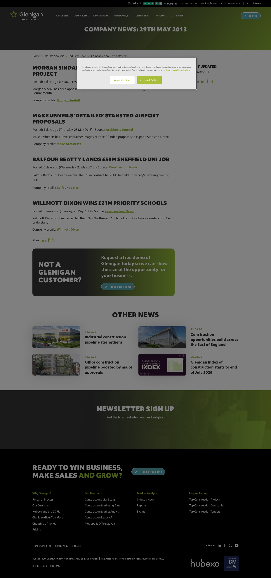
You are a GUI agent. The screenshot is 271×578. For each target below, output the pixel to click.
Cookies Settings (122, 80)
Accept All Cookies (149, 80)
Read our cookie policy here (178, 70)
